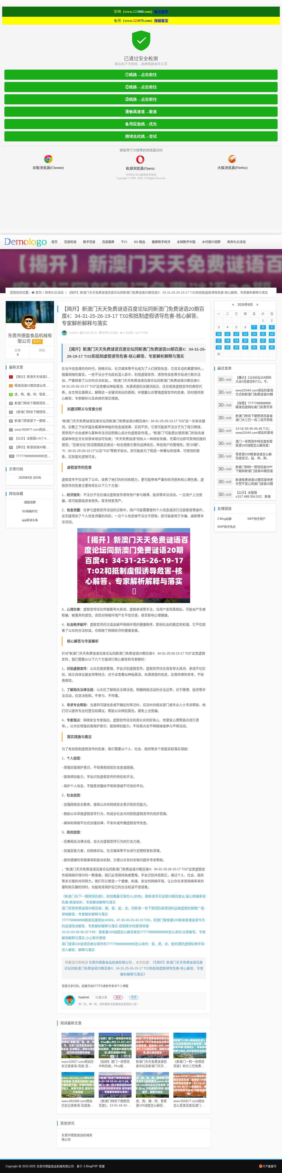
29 (262, 347)
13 (245, 334)
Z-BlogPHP (90, 1166)
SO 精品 (139, 242)
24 (218, 347)
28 (254, 347)
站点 (118, 997)
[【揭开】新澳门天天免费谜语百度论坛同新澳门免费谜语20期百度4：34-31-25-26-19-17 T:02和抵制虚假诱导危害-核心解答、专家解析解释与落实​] (134, 565)
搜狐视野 (30, 502)
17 (218, 340)
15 (262, 334)
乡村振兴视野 (211, 242)
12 (236, 334)
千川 (124, 242)
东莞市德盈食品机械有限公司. (56, 1166)
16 (271, 334)
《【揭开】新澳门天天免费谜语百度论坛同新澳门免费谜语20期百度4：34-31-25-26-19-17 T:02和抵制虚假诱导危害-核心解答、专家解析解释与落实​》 (133, 968)
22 (262, 340)
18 (227, 340)
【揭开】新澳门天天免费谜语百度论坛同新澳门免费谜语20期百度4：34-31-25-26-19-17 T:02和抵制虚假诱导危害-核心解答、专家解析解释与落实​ (168, 292)
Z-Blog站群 (224, 518)
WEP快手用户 (256, 518)
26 (236, 347)
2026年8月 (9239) (30, 477)
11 (227, 334)
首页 (54, 242)
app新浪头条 (30, 520)
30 (271, 347)
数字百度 (89, 242)
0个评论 (143, 332)
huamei (73, 332)
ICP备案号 (269, 1166)
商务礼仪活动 (236, 242)
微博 (133, 997)
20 (245, 340)
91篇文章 (101, 997)
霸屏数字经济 (161, 242)
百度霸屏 (108, 242)
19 (236, 340)
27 (245, 347)
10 (218, 334)
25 (227, 347)
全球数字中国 (186, 242)
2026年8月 (245, 304)
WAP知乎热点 (226, 526)
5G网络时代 (29, 511)
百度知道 (70, 242)
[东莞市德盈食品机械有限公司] (28, 324)
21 (254, 340)
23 (271, 340)
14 (254, 334)
